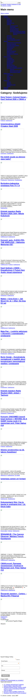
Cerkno (9, 82)
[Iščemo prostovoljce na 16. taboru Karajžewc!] (12, 469)
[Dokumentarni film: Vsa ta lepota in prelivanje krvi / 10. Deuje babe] (12, 525)
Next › (4, 618)
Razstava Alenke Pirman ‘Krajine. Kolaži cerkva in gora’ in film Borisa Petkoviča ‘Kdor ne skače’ (15, 689)
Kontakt (6, 89)
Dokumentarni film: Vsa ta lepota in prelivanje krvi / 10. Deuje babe (13, 504)
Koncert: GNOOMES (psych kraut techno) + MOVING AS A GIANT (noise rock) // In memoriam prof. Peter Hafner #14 (14, 421)
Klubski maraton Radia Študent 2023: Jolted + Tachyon (11, 393)
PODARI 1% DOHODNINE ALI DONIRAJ (12, 680)
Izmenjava (3, 153)
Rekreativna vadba (15, 72)
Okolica (9, 83)
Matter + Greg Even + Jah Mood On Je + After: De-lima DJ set (13, 301)
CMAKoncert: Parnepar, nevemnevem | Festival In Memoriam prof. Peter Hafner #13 (13, 566)
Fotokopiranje (10, 47)
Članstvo (9, 21)
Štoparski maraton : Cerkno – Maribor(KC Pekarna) (14, 595)
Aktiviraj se (4, 475)
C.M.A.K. (6, 17)
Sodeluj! (9, 35)
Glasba (9, 77)
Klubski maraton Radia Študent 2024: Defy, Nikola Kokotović (12, 213)
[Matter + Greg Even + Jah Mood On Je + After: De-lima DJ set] (12, 321)
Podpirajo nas (11, 38)
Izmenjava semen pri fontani (13, 479)
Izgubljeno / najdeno (12, 54)
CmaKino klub (14, 26)
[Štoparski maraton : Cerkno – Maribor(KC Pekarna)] (12, 611)
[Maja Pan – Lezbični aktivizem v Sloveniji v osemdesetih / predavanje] (12, 348)
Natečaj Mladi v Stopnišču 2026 (12, 686)
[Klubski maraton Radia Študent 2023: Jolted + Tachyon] (12, 407)
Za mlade (17, 475)
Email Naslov (10, 661)
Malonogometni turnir (16, 70)
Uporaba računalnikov (13, 45)
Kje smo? (9, 37)
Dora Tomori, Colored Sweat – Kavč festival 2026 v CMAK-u (14, 98)
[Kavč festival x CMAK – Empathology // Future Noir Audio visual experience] (12, 290)
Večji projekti (7, 56)
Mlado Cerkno (11, 65)
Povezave (6, 80)
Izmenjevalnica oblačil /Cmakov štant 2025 (10, 125)
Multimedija (7, 73)
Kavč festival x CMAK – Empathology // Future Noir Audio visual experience (13, 270)
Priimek (3, 670)
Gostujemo (4, 295)
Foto (8, 76)
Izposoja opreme (11, 44)
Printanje (9, 49)
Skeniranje (10, 48)
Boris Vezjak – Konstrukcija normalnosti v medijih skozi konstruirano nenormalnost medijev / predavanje (13, 360)
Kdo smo (9, 20)
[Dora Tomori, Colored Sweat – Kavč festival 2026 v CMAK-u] (12, 115)
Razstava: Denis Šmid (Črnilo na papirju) (15, 693)
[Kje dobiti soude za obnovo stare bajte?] (12, 174)
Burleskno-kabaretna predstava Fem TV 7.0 (10, 184)
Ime (2, 665)
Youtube (8, 4)
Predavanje (4, 180)
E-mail (19, 4)
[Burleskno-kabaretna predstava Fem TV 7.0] (12, 201)
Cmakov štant (10, 61)
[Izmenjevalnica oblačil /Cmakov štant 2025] (12, 148)
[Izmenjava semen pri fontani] (12, 493)
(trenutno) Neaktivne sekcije (17, 31)
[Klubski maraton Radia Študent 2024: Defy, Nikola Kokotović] (12, 231)
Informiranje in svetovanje (14, 42)
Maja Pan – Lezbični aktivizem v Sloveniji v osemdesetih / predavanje (14, 333)
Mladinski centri (11, 84)
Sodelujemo (9, 120)
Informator (12, 27)
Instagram (14, 4)
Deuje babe (10, 62)
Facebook (3, 4)
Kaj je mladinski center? (13, 40)
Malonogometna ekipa (19, 33)
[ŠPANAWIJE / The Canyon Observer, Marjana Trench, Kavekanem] (12, 553)
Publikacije (10, 75)
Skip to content (5, 13)
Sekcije (9, 24)
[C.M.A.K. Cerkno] (6, 5)
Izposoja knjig (10, 52)
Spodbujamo (18, 180)
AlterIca (15, 34)
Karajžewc (10, 63)
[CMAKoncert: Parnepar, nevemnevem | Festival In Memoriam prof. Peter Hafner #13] (12, 584)
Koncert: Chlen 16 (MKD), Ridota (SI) (14, 691)
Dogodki (6, 87)
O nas (8, 18)
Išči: (2, 2)
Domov (6, 16)
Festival (3, 120)
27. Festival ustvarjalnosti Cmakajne (14, 684)
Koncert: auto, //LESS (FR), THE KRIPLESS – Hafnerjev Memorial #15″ (13, 242)
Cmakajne (10, 58)
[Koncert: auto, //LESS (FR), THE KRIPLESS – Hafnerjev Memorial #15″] (12, 259)
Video (8, 79)
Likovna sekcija (14, 28)
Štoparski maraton (12, 66)
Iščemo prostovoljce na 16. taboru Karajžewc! (12, 451)
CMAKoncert (10, 59)
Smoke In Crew (14, 30)
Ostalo (8, 55)
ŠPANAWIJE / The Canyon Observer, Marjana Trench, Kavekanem (12, 536)
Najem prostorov (11, 51)
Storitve (6, 41)
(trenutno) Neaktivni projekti (14, 68)
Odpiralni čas (10, 23)
